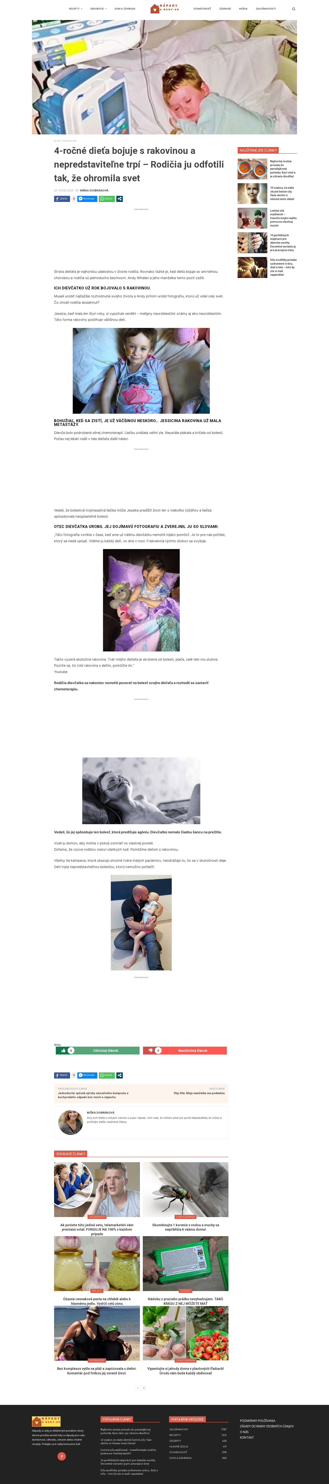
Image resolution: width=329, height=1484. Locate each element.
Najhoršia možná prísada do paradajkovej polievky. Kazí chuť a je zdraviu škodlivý (282, 169)
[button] (293, 8)
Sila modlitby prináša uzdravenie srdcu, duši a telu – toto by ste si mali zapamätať (283, 267)
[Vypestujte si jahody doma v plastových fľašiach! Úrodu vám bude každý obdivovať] (186, 1333)
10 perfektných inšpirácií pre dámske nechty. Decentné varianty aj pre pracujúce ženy (283, 243)
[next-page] (143, 1388)
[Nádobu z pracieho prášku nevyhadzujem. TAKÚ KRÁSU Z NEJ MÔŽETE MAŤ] (186, 1263)
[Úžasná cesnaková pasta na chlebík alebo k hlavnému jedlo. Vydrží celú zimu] (97, 1263)
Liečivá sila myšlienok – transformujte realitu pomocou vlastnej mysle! (283, 218)
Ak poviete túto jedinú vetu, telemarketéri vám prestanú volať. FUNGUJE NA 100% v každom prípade (96, 1229)
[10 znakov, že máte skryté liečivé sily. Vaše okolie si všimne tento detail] (252, 193)
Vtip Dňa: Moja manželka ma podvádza (199, 1093)
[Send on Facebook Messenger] (87, 199)
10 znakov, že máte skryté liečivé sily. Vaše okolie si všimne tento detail (126, 1441)
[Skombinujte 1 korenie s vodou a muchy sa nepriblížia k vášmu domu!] (186, 1189)
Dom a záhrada (185, 1216)
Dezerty (185, 1290)
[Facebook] (61, 1456)
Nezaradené (96, 1360)
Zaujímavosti (69, 140)
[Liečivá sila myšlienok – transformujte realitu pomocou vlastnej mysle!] (252, 218)
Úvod (57, 140)
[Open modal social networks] (119, 199)
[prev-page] (137, 1388)
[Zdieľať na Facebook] (62, 199)
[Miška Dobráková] (70, 1122)
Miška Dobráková (94, 190)
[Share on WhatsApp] (107, 199)
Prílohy (97, 1290)
